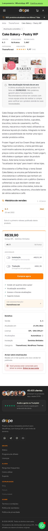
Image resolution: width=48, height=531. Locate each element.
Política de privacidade (11, 512)
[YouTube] (23, 438)
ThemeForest (14, 23)
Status (4, 450)
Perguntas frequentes (11, 468)
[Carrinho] (37, 10)
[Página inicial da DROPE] (24, 10)
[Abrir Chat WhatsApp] (41, 525)
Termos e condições (10, 504)
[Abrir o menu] (4, 10)
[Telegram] (10, 438)
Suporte (5, 476)
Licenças (5, 458)
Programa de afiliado (10, 454)
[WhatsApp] (4, 438)
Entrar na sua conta (31, 368)
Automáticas (36, 336)
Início (4, 23)
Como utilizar (7, 472)
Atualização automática (12, 29)
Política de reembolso (10, 508)
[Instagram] (16, 438)
